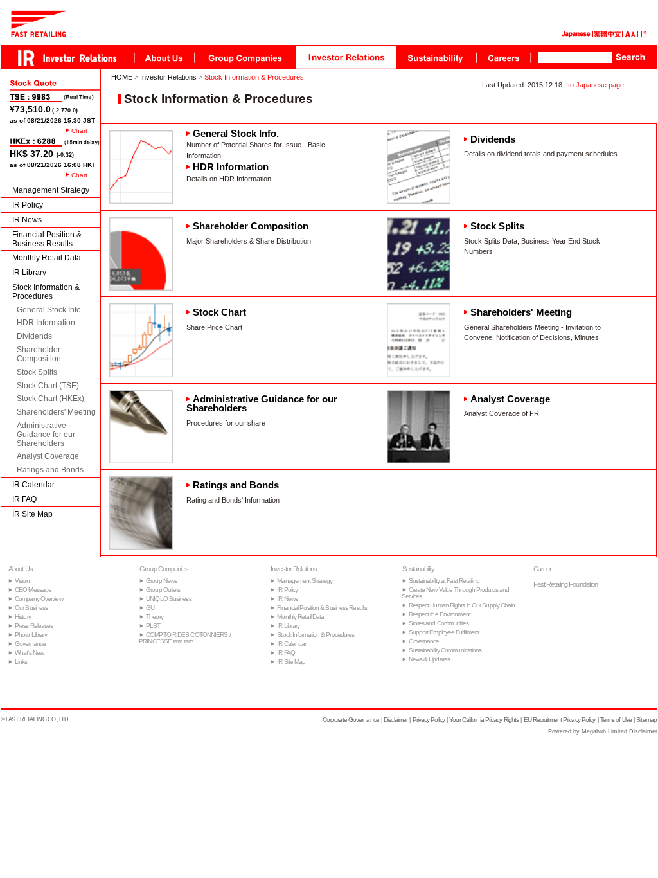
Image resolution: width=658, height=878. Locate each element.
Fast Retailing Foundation (565, 584)
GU (150, 607)
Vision (22, 580)
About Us (20, 569)
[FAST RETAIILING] (38, 34)
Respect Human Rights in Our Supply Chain (462, 605)
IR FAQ (24, 499)
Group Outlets (163, 589)
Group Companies (163, 569)
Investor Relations (168, 77)
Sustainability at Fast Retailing (444, 580)
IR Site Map (32, 514)
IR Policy (27, 205)
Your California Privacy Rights (484, 719)
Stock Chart (219, 312)
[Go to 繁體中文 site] (607, 35)
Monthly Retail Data (46, 258)
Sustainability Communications (445, 650)
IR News (27, 220)
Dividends (34, 336)
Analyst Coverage (48, 456)
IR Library (29, 272)
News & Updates (429, 659)
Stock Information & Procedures (46, 291)
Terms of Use (616, 719)
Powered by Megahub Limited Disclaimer (602, 731)
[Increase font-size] (627, 35)
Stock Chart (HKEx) (50, 398)
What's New (29, 652)
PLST (153, 625)
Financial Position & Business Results (47, 239)
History (23, 616)
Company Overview (39, 598)
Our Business (31, 607)
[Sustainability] (436, 57)
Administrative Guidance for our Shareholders (46, 434)
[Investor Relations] (345, 57)
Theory (154, 616)
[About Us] (164, 57)
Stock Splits (37, 372)
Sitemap (646, 719)
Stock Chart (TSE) (48, 386)
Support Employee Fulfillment (444, 632)
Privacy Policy (429, 719)
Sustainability (418, 569)
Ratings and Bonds (50, 470)
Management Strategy (50, 190)
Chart (79, 130)
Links (21, 661)
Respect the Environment (439, 614)
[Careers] (503, 57)
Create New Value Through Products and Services (456, 593)
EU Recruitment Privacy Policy (560, 719)
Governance (30, 643)
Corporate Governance (351, 719)
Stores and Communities (438, 623)
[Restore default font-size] (633, 35)
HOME (121, 77)
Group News (161, 580)
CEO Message (33, 589)
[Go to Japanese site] (576, 35)
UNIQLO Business (168, 598)
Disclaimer (395, 719)
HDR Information (46, 323)
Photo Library (31, 634)
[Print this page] (644, 35)
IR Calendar (33, 484)
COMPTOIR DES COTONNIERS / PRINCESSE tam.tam (185, 638)
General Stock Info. (50, 310)
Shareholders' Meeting (56, 412)
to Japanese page (596, 85)
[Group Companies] (245, 57)
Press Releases (34, 625)
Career (542, 569)
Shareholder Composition (39, 354)
